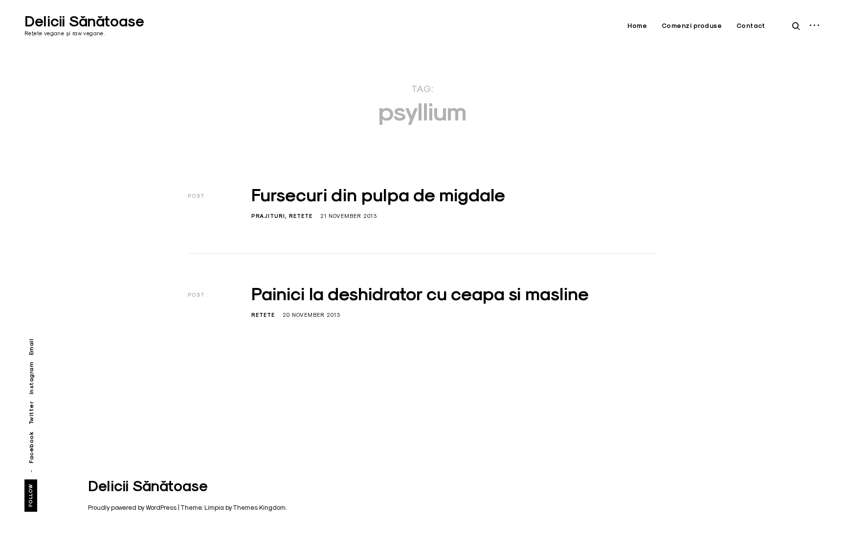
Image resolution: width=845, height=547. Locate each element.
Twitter (31, 413)
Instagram (31, 378)
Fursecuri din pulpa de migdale (378, 195)
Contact (750, 26)
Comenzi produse (692, 26)
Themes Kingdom (259, 507)
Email (31, 347)
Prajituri (268, 216)
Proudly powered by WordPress (132, 507)
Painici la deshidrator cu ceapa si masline (420, 294)
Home (637, 26)
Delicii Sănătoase (84, 21)
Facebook (31, 447)
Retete (300, 216)
